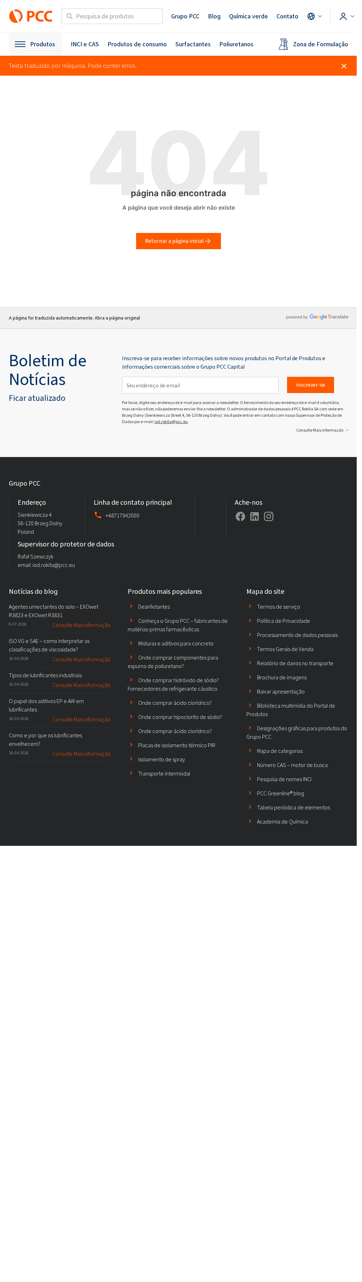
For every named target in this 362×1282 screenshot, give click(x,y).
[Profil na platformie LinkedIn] (254, 516)
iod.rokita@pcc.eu (171, 422)
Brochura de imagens (281, 677)
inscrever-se (310, 384)
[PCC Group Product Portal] (31, 16)
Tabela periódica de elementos (293, 807)
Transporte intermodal (164, 773)
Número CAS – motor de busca (292, 765)
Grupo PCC (185, 16)
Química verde (248, 16)
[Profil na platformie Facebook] (240, 516)
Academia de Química (282, 821)
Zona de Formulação (320, 44)
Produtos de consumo (137, 44)
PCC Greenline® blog (280, 793)
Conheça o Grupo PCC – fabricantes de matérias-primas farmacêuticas (178, 625)
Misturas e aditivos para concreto (176, 643)
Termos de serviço (278, 606)
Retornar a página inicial (174, 241)
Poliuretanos (236, 44)
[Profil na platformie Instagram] (268, 516)
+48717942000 (122, 515)
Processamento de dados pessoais (297, 635)
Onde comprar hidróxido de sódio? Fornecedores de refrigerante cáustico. (173, 684)
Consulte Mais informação (319, 430)
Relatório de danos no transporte (295, 663)
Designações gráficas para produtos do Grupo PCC (296, 732)
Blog (214, 16)
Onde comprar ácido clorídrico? (175, 703)
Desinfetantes (154, 606)
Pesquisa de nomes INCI (284, 779)
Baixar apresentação (281, 691)
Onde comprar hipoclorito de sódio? (180, 717)
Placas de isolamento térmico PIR (176, 745)
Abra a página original (117, 318)
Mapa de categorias (280, 751)
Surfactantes (193, 44)
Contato (287, 16)
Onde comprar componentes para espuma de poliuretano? (173, 662)
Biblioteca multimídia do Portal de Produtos (290, 710)
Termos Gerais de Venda (285, 649)
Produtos (42, 44)
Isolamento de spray (161, 759)
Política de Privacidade (283, 621)
